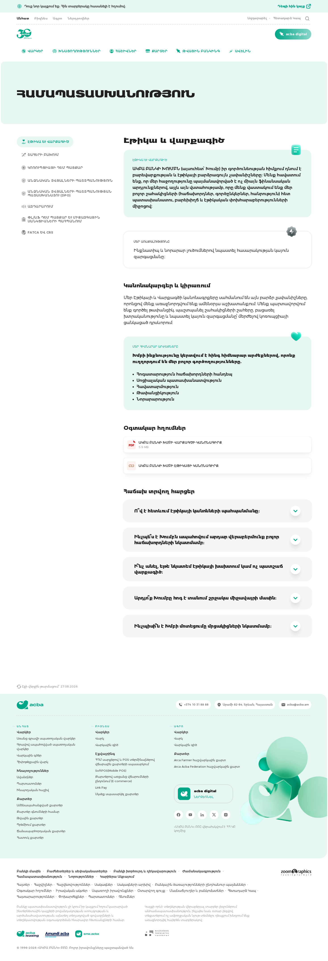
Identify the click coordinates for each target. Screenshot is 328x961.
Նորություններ (81, 877)
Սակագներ (103, 885)
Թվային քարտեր (30, 818)
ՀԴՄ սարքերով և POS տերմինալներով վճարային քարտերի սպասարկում (125, 762)
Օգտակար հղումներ (34, 891)
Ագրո (57, 18)
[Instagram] (225, 814)
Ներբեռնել (204, 797)
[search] (307, 18)
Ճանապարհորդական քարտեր (41, 831)
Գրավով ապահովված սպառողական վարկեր (46, 747)
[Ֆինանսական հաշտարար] (157, 933)
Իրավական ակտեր (71, 891)
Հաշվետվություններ (73, 885)
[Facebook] (178, 814)
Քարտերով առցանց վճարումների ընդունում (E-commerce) (122, 779)
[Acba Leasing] (28, 933)
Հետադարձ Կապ (287, 18)
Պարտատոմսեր (29, 783)
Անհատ (23, 18)
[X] (214, 814)
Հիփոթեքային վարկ (32, 762)
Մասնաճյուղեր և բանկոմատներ (196, 891)
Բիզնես (41, 18)
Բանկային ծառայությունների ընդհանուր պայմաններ (200, 885)
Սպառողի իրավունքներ (112, 891)
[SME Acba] (87, 933)
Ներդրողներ (78, 18)
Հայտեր (23, 885)
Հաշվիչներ (43, 885)
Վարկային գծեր (29, 755)
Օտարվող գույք (151, 891)
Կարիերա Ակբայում (117, 877)
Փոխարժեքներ (71, 897)
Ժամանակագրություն (201, 871)
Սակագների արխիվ (134, 885)
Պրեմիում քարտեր (31, 824)
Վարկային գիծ (106, 745)
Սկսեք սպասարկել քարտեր (117, 794)
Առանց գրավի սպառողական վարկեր (46, 738)
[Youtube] (190, 814)
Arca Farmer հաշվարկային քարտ (200, 760)
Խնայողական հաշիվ (33, 790)
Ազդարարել (257, 18)
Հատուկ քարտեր (30, 837)
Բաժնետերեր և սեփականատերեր (77, 871)
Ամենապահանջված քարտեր (40, 805)
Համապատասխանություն (39, 877)
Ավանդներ (25, 777)
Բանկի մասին (29, 871)
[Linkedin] (202, 814)
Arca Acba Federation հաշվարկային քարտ (207, 766)
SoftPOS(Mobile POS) (110, 770)
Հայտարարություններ (35, 897)
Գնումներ (127, 897)
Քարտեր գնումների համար (38, 811)
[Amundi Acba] (57, 934)
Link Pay (101, 787)
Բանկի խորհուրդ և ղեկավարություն (145, 871)
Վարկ (99, 738)
